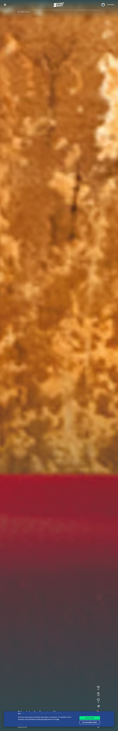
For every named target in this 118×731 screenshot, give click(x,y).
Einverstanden (90, 718)
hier (57, 719)
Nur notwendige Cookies (89, 722)
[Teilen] (98, 706)
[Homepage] (59, 5)
